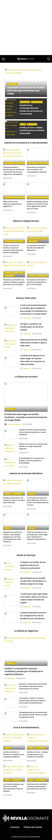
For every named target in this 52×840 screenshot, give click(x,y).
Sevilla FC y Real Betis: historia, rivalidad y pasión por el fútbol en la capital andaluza (23, 671)
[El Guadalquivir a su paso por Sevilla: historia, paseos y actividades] (10, 462)
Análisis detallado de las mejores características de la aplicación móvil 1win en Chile (37, 205)
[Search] (48, 59)
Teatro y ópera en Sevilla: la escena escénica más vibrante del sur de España (13, 249)
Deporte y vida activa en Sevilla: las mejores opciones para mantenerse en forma (33, 686)
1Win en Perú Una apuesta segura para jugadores (12, 204)
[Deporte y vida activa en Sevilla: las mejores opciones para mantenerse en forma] (10, 688)
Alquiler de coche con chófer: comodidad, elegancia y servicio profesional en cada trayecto (12, 537)
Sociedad (12, 84)
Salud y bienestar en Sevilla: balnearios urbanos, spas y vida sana (33, 342)
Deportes (11, 663)
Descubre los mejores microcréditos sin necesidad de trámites (37, 169)
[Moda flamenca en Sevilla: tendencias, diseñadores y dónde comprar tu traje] (11, 583)
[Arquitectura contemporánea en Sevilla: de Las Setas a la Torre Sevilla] (11, 108)
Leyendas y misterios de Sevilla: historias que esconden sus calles (26, 90)
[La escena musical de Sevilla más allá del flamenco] (38, 234)
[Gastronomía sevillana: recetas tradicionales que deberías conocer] (38, 773)
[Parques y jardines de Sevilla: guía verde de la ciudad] (11, 328)
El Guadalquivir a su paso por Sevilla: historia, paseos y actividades (31, 460)
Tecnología (36, 102)
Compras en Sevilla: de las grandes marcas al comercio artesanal (33, 565)
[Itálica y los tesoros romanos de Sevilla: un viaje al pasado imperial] (10, 448)
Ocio (23, 124)
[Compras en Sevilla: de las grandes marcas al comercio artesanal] (11, 567)
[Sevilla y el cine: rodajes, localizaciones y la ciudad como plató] (11, 130)
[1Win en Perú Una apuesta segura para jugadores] (14, 191)
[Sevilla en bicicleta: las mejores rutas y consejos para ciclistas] (14, 487)
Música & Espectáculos (14, 241)
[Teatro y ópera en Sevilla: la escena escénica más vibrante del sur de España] (14, 234)
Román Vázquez (14, 424)
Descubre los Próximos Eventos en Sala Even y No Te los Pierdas (37, 282)
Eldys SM (26, 318)
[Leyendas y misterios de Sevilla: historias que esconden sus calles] (26, 82)
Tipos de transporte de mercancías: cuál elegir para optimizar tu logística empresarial (37, 535)
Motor (8, 494)
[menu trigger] (4, 59)
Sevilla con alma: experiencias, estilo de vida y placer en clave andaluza (32, 432)
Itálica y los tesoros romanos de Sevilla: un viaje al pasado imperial (33, 446)
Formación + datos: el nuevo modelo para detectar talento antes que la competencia (32, 700)
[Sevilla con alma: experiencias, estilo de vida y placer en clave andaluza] (10, 434)
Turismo (10, 409)
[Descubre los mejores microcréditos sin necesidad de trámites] (38, 156)
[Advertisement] (26, 27)
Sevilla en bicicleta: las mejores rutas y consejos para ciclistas (14, 500)
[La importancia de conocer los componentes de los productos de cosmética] (11, 617)
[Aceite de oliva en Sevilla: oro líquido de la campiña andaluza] (14, 741)
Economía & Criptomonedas (17, 163)
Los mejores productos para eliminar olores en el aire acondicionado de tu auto (38, 501)
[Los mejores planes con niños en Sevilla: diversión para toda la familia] (14, 773)
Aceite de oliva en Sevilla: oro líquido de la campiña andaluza (13, 754)
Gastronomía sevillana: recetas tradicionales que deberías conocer (37, 786)
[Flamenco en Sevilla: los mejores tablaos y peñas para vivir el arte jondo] (14, 269)
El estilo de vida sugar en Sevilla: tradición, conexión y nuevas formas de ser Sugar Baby (25, 417)
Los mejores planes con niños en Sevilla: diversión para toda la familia (13, 787)
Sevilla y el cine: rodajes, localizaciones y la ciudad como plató (32, 130)
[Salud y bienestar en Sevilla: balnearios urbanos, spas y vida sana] (11, 344)
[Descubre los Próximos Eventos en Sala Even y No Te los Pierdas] (38, 269)
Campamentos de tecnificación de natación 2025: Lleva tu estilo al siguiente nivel (33, 714)
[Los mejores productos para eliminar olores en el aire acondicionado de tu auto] (38, 487)
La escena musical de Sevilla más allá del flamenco (36, 247)
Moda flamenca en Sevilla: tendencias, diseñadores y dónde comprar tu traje (33, 581)
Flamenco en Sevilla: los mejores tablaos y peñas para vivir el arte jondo (14, 282)
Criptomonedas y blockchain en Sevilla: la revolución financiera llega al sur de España (13, 170)
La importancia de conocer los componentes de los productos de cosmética (33, 615)
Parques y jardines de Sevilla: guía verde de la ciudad (31, 327)
